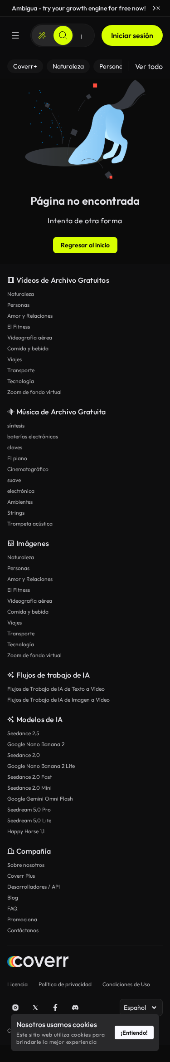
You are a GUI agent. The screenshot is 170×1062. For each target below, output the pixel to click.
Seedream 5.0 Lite (29, 820)
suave (14, 480)
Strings (15, 512)
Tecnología (20, 381)
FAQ (12, 908)
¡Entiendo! (134, 1032)
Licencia (17, 984)
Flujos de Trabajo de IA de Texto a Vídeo (56, 688)
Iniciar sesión (132, 35)
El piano (17, 458)
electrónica (20, 490)
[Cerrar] (158, 8)
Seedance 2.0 (23, 755)
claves (14, 447)
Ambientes (20, 501)
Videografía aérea (29, 337)
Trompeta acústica (30, 523)
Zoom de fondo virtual (34, 391)
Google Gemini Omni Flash (40, 798)
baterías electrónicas (32, 436)
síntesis (15, 425)
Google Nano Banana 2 (35, 744)
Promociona (22, 919)
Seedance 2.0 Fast (29, 776)
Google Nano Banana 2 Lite (41, 765)
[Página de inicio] (37, 962)
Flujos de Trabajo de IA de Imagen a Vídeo (58, 699)
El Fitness (18, 326)
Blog (12, 897)
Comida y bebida (28, 348)
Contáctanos (23, 930)
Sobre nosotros (25, 864)
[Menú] (15, 35)
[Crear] (42, 35)
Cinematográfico (28, 469)
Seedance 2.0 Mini (29, 787)
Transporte (20, 370)
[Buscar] (63, 35)
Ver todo (149, 66)
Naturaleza (20, 293)
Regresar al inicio (85, 245)
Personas (18, 304)
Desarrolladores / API (33, 886)
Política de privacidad (65, 984)
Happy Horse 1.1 (25, 831)
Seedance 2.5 (23, 733)
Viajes (14, 359)
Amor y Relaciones (30, 315)
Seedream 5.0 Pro (29, 809)
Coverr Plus (21, 875)
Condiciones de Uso (126, 984)
